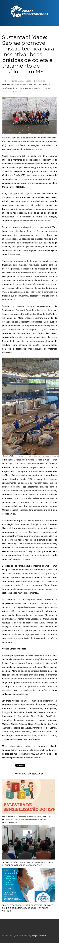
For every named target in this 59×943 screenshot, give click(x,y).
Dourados (37, 85)
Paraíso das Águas (10, 88)
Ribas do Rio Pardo (42, 88)
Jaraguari (47, 85)
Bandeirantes (8, 85)
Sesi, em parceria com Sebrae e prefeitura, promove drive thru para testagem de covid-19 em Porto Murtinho (27, 908)
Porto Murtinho (26, 88)
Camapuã (18, 85)
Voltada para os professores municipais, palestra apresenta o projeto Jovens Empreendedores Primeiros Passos (26, 819)
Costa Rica (27, 85)
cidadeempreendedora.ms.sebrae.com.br (21, 757)
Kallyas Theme (39, 935)
